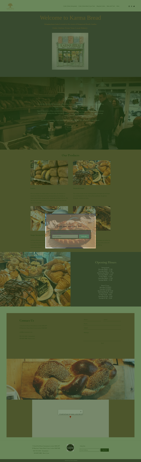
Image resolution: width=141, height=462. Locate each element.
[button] (98, 214)
